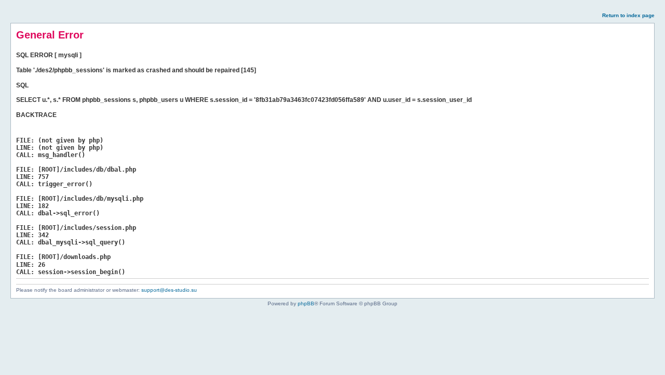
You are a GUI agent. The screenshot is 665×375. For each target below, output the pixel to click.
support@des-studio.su (169, 290)
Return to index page (628, 15)
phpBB (306, 303)
